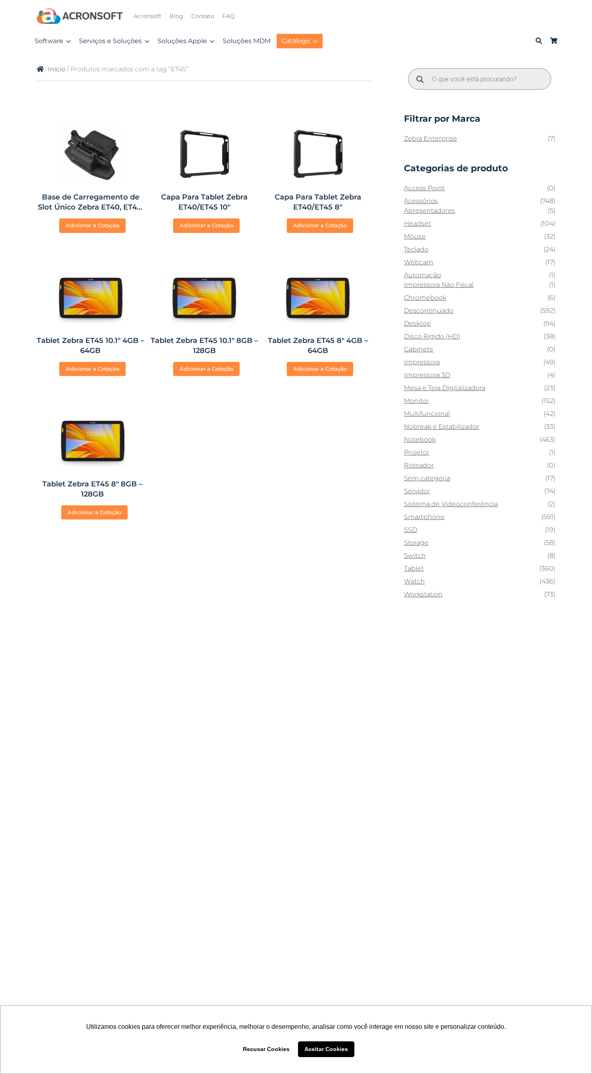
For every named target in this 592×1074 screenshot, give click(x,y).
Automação (422, 275)
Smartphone (424, 517)
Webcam (418, 262)
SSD (410, 530)
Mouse (415, 236)
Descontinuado (428, 310)
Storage (416, 542)
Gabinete (418, 349)
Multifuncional (427, 414)
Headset (417, 223)
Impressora (422, 362)
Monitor (416, 401)
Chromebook (425, 297)
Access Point (424, 188)
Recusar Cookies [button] (266, 1049)
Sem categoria (427, 478)
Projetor (416, 452)
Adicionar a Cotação (92, 225)
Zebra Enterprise (430, 138)
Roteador (419, 465)
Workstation (423, 594)
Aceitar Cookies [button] (326, 1049)
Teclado (416, 249)
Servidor (417, 491)
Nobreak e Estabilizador (441, 426)
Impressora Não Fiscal (439, 285)
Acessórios (421, 201)
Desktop (417, 323)
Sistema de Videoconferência (451, 504)
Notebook (420, 439)
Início (56, 69)
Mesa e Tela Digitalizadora (444, 388)
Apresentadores (429, 210)
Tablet (414, 568)
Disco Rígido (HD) (432, 336)
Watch (414, 581)
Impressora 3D (427, 375)
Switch (415, 555)
